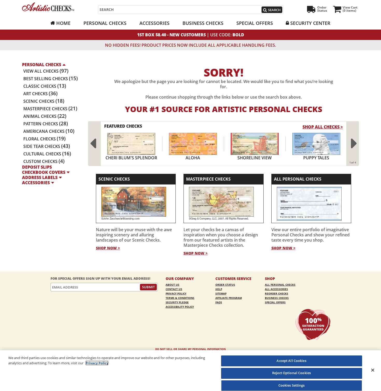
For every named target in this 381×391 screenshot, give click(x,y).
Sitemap (221, 293)
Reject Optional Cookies (291, 373)
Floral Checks (44, 139)
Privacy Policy (176, 293)
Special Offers (254, 23)
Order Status (225, 284)
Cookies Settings (291, 385)
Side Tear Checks (46, 146)
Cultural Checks (47, 154)
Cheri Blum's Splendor (131, 158)
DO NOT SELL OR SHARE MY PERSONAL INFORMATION (190, 349)
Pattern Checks (45, 124)
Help (218, 289)
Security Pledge (177, 302)
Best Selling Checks (50, 78)
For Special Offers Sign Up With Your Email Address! (100, 278)
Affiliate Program (228, 297)
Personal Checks (104, 23)
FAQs (218, 302)
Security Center (310, 23)
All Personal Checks (297, 179)
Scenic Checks (43, 101)
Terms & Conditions (180, 297)
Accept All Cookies (291, 360)
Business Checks (202, 23)
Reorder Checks (276, 293)
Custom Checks (44, 161)
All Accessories (276, 289)
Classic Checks (44, 86)
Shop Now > (108, 247)
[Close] (372, 370)
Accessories (154, 23)
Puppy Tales (316, 158)
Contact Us (174, 289)
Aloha (193, 158)
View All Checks (45, 71)
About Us (172, 284)
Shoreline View (254, 158)
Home (63, 23)
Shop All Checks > (322, 127)
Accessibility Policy (180, 306)
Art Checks (40, 94)
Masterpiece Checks (50, 109)
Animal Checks (44, 116)
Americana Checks (48, 131)
